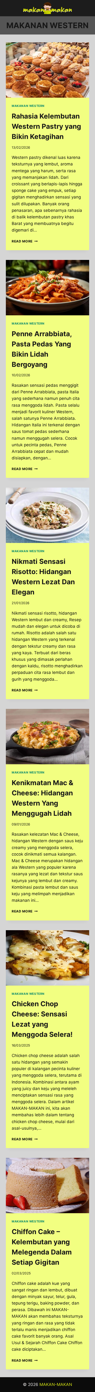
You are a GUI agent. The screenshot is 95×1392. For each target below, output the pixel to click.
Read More (25, 241)
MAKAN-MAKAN (55, 1384)
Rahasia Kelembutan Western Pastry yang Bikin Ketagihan (46, 126)
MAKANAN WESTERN (28, 106)
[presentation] (47, 70)
